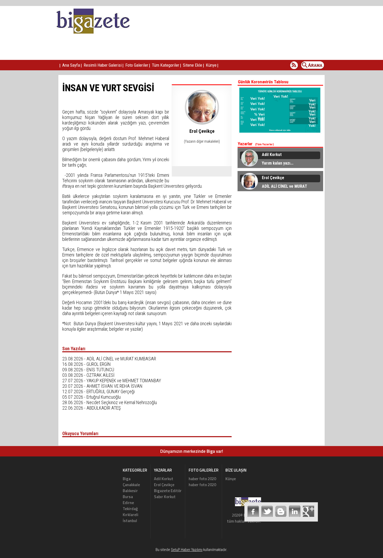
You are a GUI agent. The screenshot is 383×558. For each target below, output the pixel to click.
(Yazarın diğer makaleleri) (202, 141)
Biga (127, 479)
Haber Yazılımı (199, 555)
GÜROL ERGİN (99, 364)
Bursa (128, 497)
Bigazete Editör (168, 491)
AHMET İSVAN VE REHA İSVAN (115, 386)
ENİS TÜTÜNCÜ (100, 369)
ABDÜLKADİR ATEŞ (104, 408)
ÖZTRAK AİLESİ (100, 375)
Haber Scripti (182, 555)
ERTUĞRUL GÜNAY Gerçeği (111, 391)
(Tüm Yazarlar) (264, 144)
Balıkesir (130, 491)
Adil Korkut (163, 479)
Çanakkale (131, 485)
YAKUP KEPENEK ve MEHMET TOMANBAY (124, 380)
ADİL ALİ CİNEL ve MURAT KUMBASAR (121, 358)
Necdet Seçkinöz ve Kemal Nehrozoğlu (122, 402)
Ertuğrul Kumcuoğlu (104, 397)
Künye (230, 479)
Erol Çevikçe (164, 485)
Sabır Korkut (165, 497)
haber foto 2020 (202, 479)
